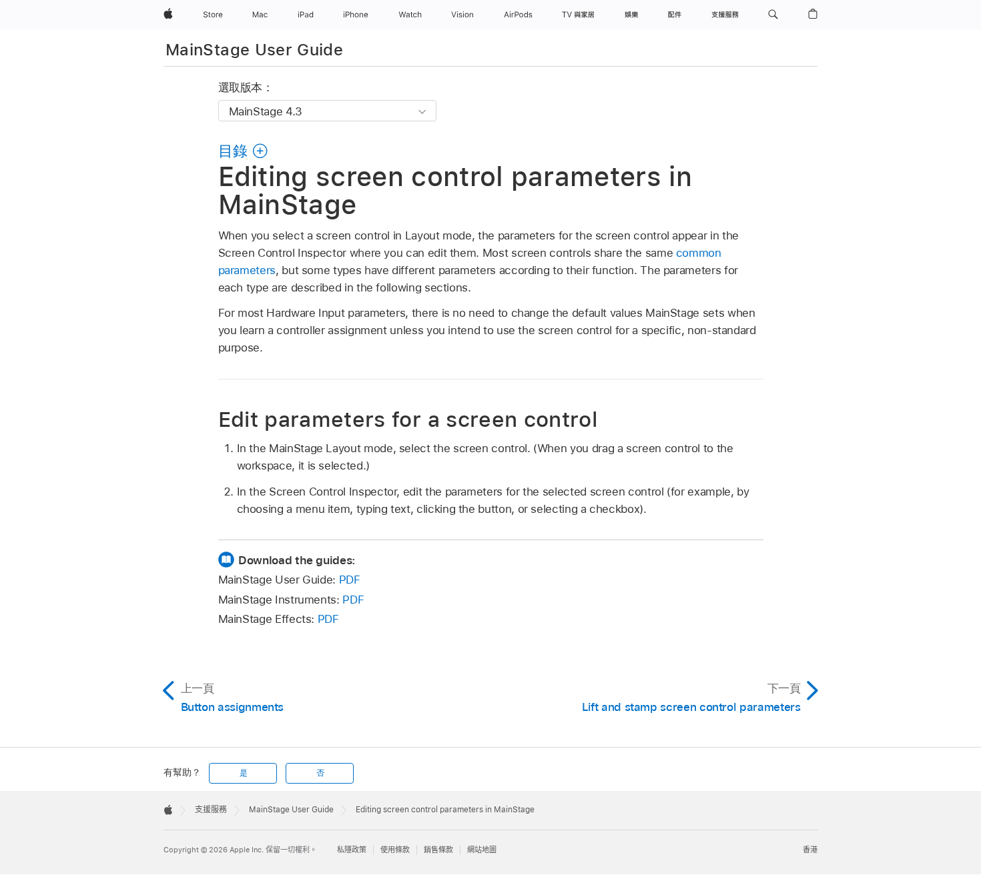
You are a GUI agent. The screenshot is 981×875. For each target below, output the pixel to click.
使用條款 (395, 849)
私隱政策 (351, 849)
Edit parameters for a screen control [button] (408, 419)
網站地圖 (482, 849)
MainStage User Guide (254, 49)
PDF (349, 579)
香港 (810, 849)
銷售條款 (438, 849)
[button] (773, 14)
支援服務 (211, 809)
